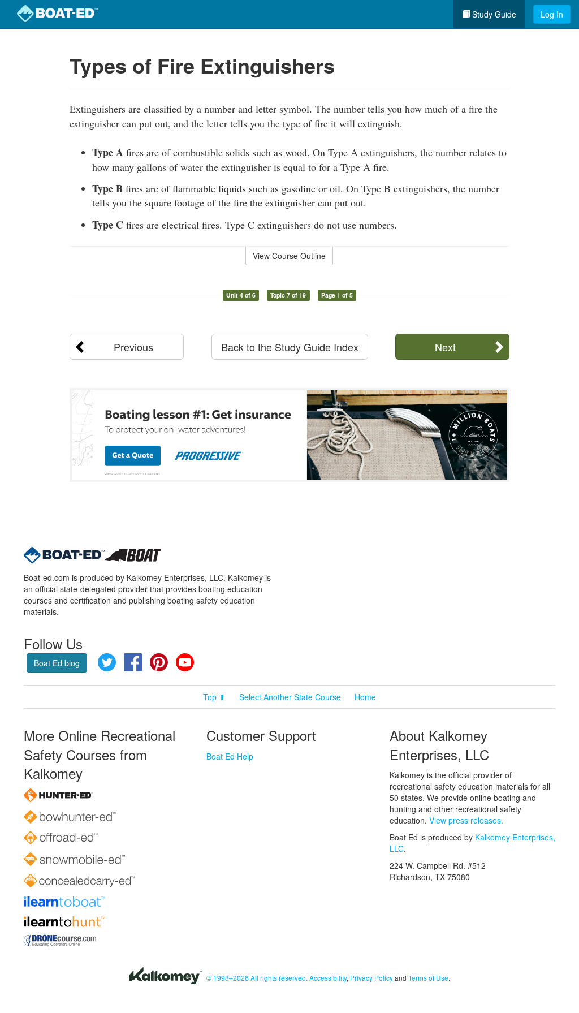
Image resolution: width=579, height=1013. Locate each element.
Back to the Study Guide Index (289, 346)
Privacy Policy (371, 977)
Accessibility (328, 977)
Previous (133, 346)
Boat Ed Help (229, 756)
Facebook (133, 662)
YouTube (185, 662)
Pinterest (159, 662)
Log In (552, 14)
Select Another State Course (290, 696)
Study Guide (493, 14)
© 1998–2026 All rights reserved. (257, 977)
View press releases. (466, 820)
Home (365, 696)
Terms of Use (428, 977)
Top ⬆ (214, 696)
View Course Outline (289, 255)
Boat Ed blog (57, 663)
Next (445, 346)
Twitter (107, 662)
